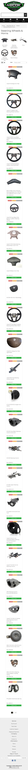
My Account (14, 723)
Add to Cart (14, 90)
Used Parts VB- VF (10, 25)
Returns (14, 749)
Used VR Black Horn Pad (13, 270)
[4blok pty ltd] (14, 5)
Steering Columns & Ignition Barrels (14, 46)
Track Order (14, 726)
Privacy (14, 746)
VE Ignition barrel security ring (14, 698)
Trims (23, 45)
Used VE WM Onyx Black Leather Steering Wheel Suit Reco (14, 139)
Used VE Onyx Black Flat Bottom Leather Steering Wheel (13, 219)
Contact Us (14, 739)
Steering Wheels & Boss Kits (4, 59)
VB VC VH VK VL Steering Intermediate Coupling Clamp (13, 673)
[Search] (25, 15)
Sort (11, 62)
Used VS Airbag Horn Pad (13, 83)
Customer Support (14, 729)
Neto (18, 768)
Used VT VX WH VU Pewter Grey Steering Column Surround (13, 620)
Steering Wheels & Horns (9, 27)
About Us (14, 736)
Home (3, 25)
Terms (14, 743)
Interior (18, 25)
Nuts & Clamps (14, 57)
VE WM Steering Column (13, 458)
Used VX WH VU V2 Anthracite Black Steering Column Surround (13, 540)
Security (14, 751)
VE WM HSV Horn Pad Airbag (14, 297)
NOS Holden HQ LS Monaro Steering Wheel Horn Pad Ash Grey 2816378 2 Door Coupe (14, 192)
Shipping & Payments (14, 731)
